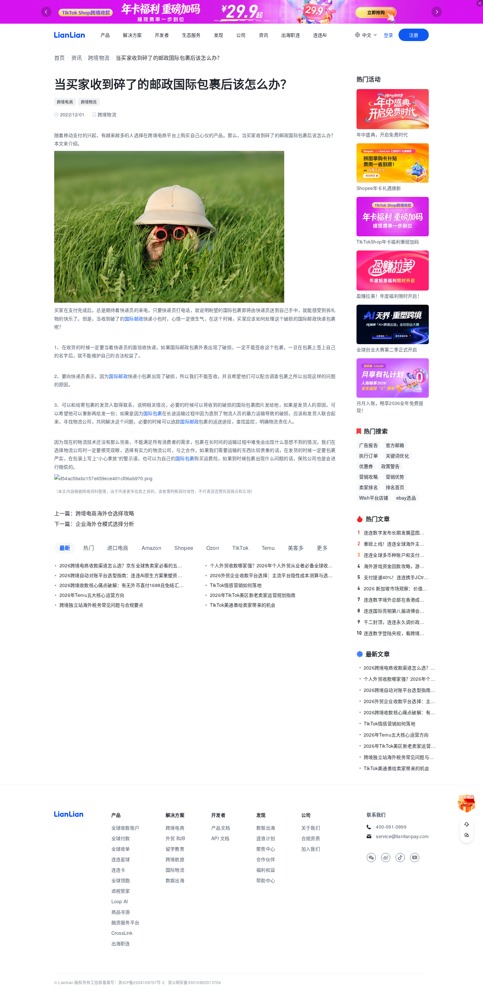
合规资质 (310, 838)
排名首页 (395, 487)
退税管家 (120, 890)
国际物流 (175, 869)
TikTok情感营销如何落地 (236, 585)
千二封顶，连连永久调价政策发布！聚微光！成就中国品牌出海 (393, 622)
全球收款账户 (125, 827)
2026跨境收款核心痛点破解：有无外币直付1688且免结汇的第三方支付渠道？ (122, 585)
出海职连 (290, 35)
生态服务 (191, 35)
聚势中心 (265, 848)
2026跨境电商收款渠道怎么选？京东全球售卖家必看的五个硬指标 (122, 565)
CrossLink (122, 933)
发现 (218, 35)
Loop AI (119, 901)
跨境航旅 (175, 859)
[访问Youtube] (414, 857)
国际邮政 (134, 318)
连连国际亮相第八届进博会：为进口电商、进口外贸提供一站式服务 (393, 610)
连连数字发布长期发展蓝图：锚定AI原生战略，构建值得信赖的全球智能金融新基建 (393, 532)
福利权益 (265, 869)
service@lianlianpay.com (402, 836)
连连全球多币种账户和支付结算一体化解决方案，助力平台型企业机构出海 (393, 555)
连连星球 (120, 859)
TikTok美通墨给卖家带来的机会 (242, 605)
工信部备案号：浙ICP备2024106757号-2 (127, 982)
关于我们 (310, 827)
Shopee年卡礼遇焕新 (378, 188)
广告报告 (368, 445)
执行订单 (368, 455)
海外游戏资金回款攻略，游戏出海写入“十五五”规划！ (393, 566)
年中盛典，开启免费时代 (382, 134)
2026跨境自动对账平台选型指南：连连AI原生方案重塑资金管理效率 (122, 575)
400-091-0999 (391, 826)
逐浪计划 (265, 838)
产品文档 (220, 827)
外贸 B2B (175, 838)
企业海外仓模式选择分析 (105, 524)
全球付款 (120, 838)
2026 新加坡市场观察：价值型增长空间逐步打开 (393, 588)
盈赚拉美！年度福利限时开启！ (389, 296)
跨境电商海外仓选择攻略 (105, 513)
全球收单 (120, 848)
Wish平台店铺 (373, 497)
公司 (240, 35)
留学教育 (175, 848)
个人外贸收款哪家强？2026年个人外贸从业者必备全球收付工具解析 (272, 565)
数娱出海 (175, 880)
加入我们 (310, 848)
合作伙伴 (265, 859)
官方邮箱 (395, 445)
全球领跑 (120, 880)
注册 (413, 35)
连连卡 (118, 869)
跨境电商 (65, 102)
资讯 (263, 35)
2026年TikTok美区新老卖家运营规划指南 (253, 595)
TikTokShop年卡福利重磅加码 (387, 241)
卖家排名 (368, 487)
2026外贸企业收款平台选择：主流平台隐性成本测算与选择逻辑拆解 (272, 575)
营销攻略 (368, 476)
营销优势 (395, 476)
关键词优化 (397, 455)
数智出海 (265, 827)
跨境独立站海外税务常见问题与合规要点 (101, 605)
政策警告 (390, 466)
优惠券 (366, 466)
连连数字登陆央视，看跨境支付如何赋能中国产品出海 (392, 633)
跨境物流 (98, 57)
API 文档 (220, 838)
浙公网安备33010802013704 (194, 982)
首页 (69, 35)
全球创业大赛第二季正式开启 (386, 349)
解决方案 (132, 35)
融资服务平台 (125, 922)
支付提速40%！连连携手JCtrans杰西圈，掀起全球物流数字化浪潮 (393, 577)
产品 (105, 35)
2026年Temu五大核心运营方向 (91, 595)
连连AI (320, 35)
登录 (388, 35)
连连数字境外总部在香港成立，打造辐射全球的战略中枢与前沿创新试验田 (393, 599)
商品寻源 (120, 911)
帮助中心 (265, 880)
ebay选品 (406, 497)
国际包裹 (152, 413)
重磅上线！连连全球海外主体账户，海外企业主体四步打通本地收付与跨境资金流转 (393, 543)
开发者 (162, 35)
